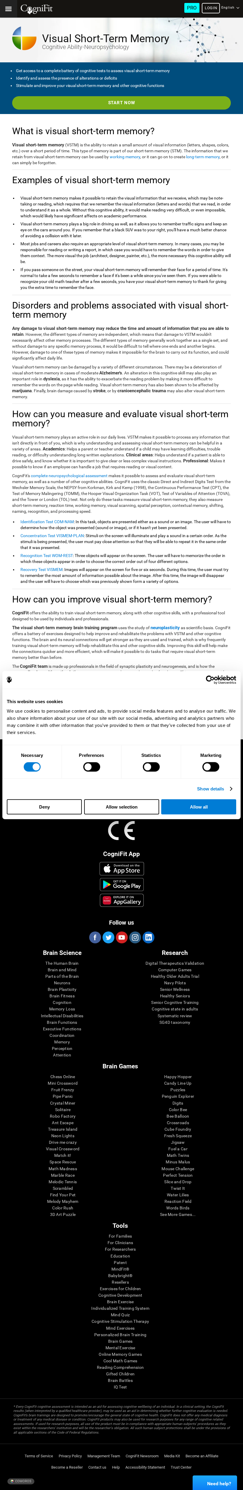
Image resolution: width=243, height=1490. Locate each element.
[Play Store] (122, 884)
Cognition (62, 1002)
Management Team (103, 1456)
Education (120, 1256)
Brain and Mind (62, 969)
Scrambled (63, 1188)
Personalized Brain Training (120, 1334)
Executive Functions (62, 1028)
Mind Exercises (120, 1328)
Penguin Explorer (178, 1096)
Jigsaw (178, 1142)
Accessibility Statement (145, 1467)
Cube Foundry (177, 1129)
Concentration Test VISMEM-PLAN (52, 535)
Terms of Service (39, 1456)
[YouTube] (121, 937)
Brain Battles (120, 1380)
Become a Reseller (67, 1467)
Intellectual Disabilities (62, 1015)
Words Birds (177, 1208)
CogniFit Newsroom (142, 1456)
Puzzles (177, 1089)
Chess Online (62, 1076)
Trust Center (181, 1467)
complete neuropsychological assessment (69, 475)
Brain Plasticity (62, 989)
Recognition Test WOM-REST (46, 555)
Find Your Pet (63, 1194)
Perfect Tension (178, 1175)
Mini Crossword (63, 1083)
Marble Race (63, 1175)
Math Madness (63, 1168)
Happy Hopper (178, 1076)
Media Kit (172, 1456)
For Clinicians (120, 1242)
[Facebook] (95, 937)
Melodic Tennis (63, 1181)
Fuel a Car (178, 1148)
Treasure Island (62, 1129)
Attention (62, 1055)
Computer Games (175, 969)
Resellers (120, 1282)
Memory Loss (62, 1009)
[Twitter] (108, 937)
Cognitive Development (120, 1295)
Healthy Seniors (175, 996)
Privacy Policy (70, 1456)
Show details (210, 788)
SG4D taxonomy (175, 1022)
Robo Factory (63, 1116)
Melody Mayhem (63, 1201)
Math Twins (178, 1155)
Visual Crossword (62, 1148)
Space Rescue (62, 1162)
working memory (125, 156)
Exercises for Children (120, 1288)
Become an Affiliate (202, 1456)
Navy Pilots (175, 982)
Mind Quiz (120, 1314)
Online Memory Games (120, 1354)
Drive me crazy (63, 1142)
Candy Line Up (178, 1083)
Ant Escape (62, 1122)
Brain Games (120, 1341)
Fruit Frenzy (62, 1089)
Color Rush (62, 1208)
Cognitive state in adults (175, 1009)
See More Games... (178, 1214)
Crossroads (178, 1122)
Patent (120, 1262)
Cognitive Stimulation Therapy (120, 1321)
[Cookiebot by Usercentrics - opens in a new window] (210, 680)
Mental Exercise (120, 1347)
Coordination (61, 1035)
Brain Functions (62, 1022)
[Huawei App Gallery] (122, 900)
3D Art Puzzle (63, 1214)
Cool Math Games (120, 1360)
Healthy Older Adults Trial (175, 976)
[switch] (91, 767)
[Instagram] (135, 937)
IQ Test (120, 1387)
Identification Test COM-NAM (47, 521)
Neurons (62, 982)
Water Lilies (178, 1194)
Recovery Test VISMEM (41, 569)
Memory (62, 1042)
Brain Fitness (62, 996)
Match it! (62, 1155)
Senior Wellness (175, 989)
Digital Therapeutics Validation (175, 963)
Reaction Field (177, 1201)
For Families (120, 1236)
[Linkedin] (148, 937)
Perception (62, 1048)
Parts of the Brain (62, 976)
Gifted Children (120, 1374)
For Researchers (120, 1249)
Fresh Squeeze (178, 1135)
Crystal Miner (63, 1103)
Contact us (97, 1467)
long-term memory (203, 156)
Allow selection (122, 806)
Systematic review (175, 1015)
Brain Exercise (120, 1301)
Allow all (199, 806)
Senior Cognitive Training (175, 1002)
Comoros (22, 1481)
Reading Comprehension (120, 1367)
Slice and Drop (177, 1181)
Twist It (178, 1188)
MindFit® (120, 1269)
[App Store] (122, 868)
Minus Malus (178, 1162)
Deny (44, 806)
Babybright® (120, 1275)
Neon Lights (62, 1135)
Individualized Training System (120, 1308)
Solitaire (63, 1109)
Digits (177, 1103)
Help (116, 1467)
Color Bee (178, 1109)
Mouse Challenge (178, 1168)
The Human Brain (62, 963)
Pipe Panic (63, 1096)
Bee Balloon (178, 1116)
